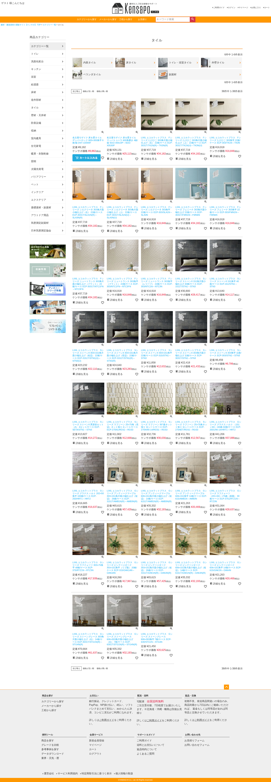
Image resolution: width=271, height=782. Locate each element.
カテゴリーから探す (87, 19)
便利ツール (47, 734)
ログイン (231, 7)
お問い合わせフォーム (197, 745)
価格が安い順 (88, 91)
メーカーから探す (108, 19)
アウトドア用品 (40, 215)
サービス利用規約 (68, 773)
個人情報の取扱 (124, 773)
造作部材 (36, 100)
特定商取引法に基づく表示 (97, 773)
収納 (33, 130)
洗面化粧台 (37, 61)
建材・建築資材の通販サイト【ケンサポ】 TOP (21, 25)
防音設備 (36, 123)
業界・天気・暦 (50, 758)
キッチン (36, 69)
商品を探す (47, 695)
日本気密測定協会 (41, 230)
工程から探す (125, 19)
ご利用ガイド (219, 7)
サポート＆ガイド (146, 734)
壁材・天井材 (38, 115)
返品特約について (147, 749)
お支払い (94, 695)
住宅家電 (36, 146)
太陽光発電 (37, 169)
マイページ (243, 7)
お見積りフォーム (194, 740)
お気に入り (256, 7)
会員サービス (96, 734)
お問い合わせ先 (192, 734)
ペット (35, 184)
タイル (35, 107)
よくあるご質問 (145, 753)
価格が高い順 (102, 91)
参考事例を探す (50, 749)
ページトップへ (226, 687)
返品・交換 (190, 695)
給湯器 (35, 84)
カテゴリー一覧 (49, 25)
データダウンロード (52, 753)
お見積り (142, 19)
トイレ (35, 53)
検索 (192, 19)
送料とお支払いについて (150, 745)
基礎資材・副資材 (41, 207)
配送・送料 (142, 695)
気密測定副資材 (40, 223)
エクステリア (38, 199)
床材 (33, 92)
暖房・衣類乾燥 (40, 153)
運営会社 (49, 773)
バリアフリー (38, 176)
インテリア (37, 192)
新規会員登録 (96, 740)
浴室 (33, 76)
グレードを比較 (50, 745)
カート (267, 7)
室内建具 (36, 138)
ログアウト (95, 753)
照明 (33, 161)
